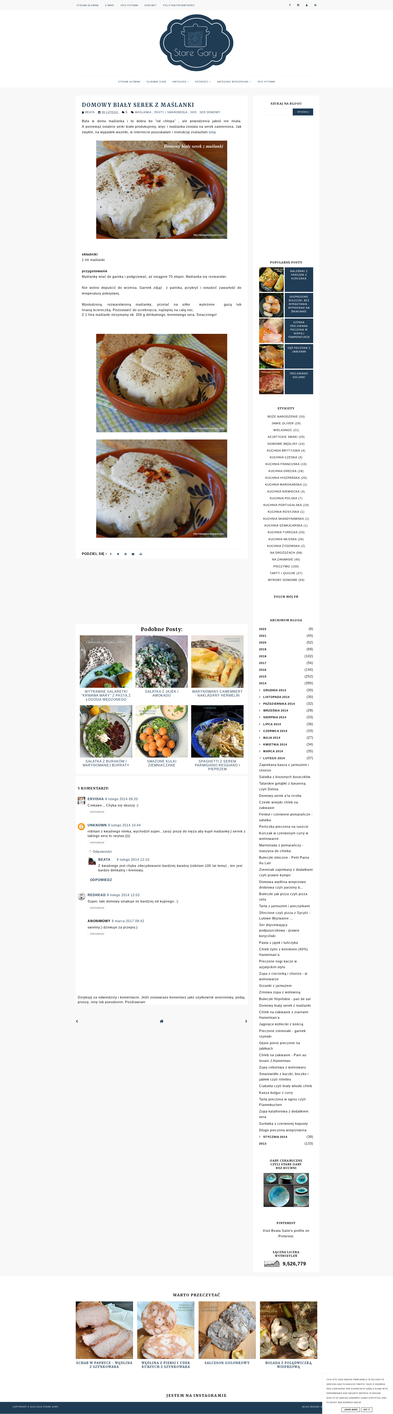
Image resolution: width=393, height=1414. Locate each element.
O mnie (109, 5)
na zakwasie (282, 559)
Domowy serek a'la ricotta (280, 795)
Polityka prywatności (179, 5)
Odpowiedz (97, 812)
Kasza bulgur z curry (276, 1092)
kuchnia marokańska (283, 484)
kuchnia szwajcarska (283, 525)
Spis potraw (129, 5)
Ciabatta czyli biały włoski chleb (285, 1086)
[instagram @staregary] (298, 5)
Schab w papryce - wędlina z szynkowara (104, 1365)
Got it (367, 1410)
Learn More (351, 1410)
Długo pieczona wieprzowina (283, 1130)
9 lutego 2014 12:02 (123, 895)
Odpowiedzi (102, 851)
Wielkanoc (282, 430)
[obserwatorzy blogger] (307, 5)
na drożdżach (282, 552)
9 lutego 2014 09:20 (121, 799)
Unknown (97, 825)
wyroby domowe (282, 580)
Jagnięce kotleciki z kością (281, 1024)
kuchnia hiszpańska (282, 477)
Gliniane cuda (156, 81)
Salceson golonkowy (227, 1363)
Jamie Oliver (283, 423)
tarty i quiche (282, 573)
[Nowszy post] (77, 1021)
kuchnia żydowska (283, 546)
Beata (104, 859)
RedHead (97, 895)
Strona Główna (87, 5)
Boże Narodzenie (283, 416)
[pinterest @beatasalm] (315, 5)
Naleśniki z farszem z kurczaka (299, 275)
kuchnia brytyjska (283, 450)
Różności (202, 81)
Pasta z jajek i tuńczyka (278, 942)
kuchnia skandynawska (283, 518)
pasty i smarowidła (171, 112)
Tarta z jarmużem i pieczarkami (284, 906)
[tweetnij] (118, 554)
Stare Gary (51, 1407)
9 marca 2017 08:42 (128, 921)
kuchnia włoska (283, 539)
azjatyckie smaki (283, 436)
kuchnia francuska (282, 464)
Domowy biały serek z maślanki (285, 1005)
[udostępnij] (111, 554)
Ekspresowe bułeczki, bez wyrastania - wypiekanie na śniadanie (299, 304)
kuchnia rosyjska (283, 511)
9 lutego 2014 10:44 (124, 825)
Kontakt (151, 5)
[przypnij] (125, 554)
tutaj (212, 132)
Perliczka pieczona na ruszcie (283, 826)
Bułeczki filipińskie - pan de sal (285, 999)
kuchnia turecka (283, 532)
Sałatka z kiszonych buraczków (285, 777)
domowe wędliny (283, 443)
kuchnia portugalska (282, 505)
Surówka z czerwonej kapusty (283, 1123)
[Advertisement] (162, 593)
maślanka (143, 112)
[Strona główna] (162, 1021)
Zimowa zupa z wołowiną (279, 992)
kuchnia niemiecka (283, 491)
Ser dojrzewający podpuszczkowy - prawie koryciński (279, 930)
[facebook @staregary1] (290, 5)
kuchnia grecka (283, 471)
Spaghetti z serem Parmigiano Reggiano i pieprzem (217, 765)
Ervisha (96, 799)
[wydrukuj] (141, 554)
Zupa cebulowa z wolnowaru (282, 1067)
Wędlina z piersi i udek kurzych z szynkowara (165, 1365)
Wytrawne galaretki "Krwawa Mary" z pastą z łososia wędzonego (106, 695)
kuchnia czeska (283, 457)
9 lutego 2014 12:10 (133, 859)
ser (194, 112)
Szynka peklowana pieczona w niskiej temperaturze (299, 330)
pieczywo (281, 566)
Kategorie (180, 81)
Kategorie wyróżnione (233, 81)
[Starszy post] (246, 1021)
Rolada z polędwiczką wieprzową (288, 1365)
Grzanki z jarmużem (275, 985)
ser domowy (210, 112)
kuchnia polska (283, 498)
